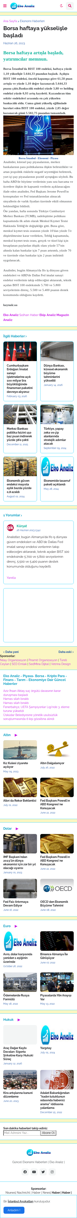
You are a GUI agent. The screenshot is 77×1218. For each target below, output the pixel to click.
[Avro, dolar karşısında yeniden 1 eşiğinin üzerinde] (20, 941)
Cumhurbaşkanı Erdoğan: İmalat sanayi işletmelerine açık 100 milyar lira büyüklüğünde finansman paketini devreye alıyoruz (20, 378)
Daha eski (65, 652)
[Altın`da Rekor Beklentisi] (20, 787)
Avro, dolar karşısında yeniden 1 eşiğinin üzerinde (17, 958)
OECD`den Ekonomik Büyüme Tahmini (54, 903)
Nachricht (24, 1192)
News (46, 1192)
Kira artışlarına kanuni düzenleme (18, 1094)
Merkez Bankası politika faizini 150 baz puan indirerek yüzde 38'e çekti (19, 434)
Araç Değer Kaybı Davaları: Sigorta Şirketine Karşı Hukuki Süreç (18, 1053)
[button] (5, 5)
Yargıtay (46, 1048)
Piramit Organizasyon (43, 660)
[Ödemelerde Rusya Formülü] (20, 982)
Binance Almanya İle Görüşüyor (54, 956)
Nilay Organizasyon (13, 660)
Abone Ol (48, 1132)
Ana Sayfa (10, 21)
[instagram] (52, 1171)
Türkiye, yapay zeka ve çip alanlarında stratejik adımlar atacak (55, 436)
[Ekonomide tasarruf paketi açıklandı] (57, 466)
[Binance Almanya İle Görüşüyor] (57, 941)
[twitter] (43, 1171)
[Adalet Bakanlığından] (57, 1079)
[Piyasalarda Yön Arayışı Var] (57, 982)
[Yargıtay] (57, 1035)
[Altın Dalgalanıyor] (57, 750)
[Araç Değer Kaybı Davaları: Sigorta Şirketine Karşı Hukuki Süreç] (20, 1035)
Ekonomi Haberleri (32, 21)
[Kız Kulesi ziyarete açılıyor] (20, 750)
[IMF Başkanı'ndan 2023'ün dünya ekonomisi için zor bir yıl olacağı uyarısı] (20, 843)
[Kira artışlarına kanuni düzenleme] (20, 1079)
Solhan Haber (29, 315)
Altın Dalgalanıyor (52, 763)
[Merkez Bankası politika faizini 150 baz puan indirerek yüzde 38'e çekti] (20, 414)
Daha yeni (12, 652)
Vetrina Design (61, 664)
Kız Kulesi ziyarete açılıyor (15, 764)
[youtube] (34, 1171)
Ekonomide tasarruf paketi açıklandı (57, 482)
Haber (36, 1192)
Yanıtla (11, 577)
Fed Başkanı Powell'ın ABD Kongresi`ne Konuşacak (55, 804)
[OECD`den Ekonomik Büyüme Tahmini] (57, 888)
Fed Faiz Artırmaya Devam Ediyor (15, 903)
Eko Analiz (10, 315)
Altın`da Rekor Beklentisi (19, 800)
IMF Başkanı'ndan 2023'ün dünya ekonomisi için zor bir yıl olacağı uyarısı (19, 862)
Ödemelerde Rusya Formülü (16, 997)
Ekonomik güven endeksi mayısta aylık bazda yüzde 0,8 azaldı (19, 486)
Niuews (10, 1192)
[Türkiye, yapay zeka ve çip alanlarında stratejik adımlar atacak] (57, 414)
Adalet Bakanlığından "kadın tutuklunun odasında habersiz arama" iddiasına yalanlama (54, 1100)
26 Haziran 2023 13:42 (28, 530)
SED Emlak (19, 664)
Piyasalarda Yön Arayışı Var (55, 997)
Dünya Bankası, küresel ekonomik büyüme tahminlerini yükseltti (56, 373)
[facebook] (25, 1171)
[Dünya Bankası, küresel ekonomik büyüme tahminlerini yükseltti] (57, 351)
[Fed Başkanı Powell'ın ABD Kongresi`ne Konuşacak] (57, 787)
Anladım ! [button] (14, 1210)
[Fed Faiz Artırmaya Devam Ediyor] (20, 888)
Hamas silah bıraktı (16, 698)
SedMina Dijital (39, 664)
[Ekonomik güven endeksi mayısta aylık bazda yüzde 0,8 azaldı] (20, 466)
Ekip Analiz (47, 315)
